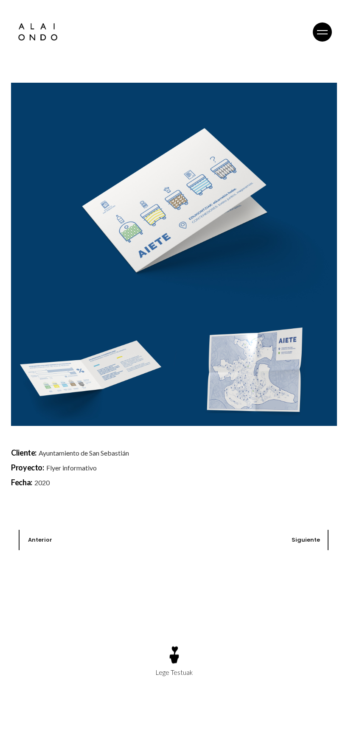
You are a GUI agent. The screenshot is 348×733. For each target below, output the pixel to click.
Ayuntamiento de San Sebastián (84, 453)
